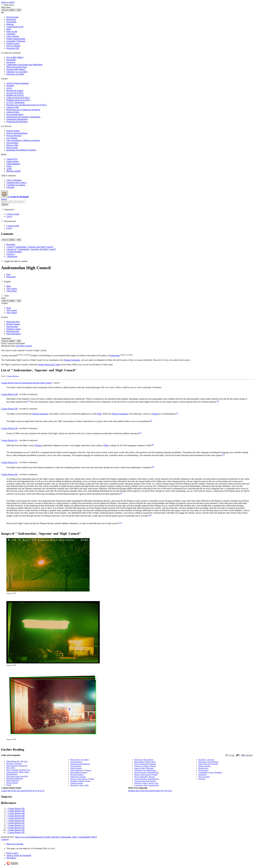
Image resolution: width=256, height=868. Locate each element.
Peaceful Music (75, 766)
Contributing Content (206, 772)
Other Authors (148, 760)
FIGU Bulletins (11, 774)
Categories (210, 760)
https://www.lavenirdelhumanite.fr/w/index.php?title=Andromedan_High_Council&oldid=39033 (56, 837)
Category (5, 839)
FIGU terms (138, 760)
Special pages (203, 770)
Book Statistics (153, 779)
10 (149, 515)
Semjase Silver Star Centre (49, 364)
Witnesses (18, 763)
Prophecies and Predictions (80, 764)
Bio (18, 761)
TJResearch (150, 768)
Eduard (155, 414)
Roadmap (218, 772)
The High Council (23, 346)
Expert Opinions (76, 770)
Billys (106, 445)
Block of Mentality (141, 777)
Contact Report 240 (9, 409)
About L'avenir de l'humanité (18, 855)
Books (8, 770)
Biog (28, 770)
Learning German (76, 783)
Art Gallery (85, 760)
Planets (88, 781)
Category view (153, 783)
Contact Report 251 (9, 462)
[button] (2, 5)
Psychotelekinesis (149, 770)
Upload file (202, 775)
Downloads (74, 785)
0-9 (129, 791)
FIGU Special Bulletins (14, 778)
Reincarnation (139, 762)
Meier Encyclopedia (210, 764)
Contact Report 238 (9, 394)
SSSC (13, 768)
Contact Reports (13, 376)
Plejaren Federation (72, 360)
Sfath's (21, 772)
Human (148, 762)
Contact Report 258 (9, 428)
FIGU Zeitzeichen (12, 781)
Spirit (136, 764)
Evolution (138, 766)
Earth (99, 414)
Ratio (92, 779)
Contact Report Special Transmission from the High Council (26, 383)
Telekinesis (138, 770)
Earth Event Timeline (78, 777)
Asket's (26, 772)
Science (88, 770)
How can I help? (204, 777)
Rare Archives (151, 781)
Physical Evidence (77, 775)
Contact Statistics (140, 779)
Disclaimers (11, 858)
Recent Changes (12, 783)
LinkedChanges (213, 762)
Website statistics (204, 766)
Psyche (72, 779)
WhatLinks (202, 762)
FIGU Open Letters (13, 776)
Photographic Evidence (78, 772)
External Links (139, 781)
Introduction (22, 766)
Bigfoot (137, 775)
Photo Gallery (75, 760)
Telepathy (152, 764)
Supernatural (143, 764)
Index (200, 764)
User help (201, 779)
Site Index (202, 760)
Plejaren (38, 445)
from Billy (24, 776)
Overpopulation (76, 762)
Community (138, 785)
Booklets (15, 770)
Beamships (74, 781)
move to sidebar (8, 10)
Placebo (152, 777)
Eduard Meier (11, 761)
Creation (146, 766)
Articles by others (140, 783)
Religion (153, 766)
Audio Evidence (76, 768)
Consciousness (81, 779)
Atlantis (82, 781)
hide (18, 10)
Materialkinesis (153, 772)
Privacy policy (12, 853)
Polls (145, 785)
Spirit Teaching (11, 766)
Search (5, 205)
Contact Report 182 (9, 474)
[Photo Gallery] (237, 755)
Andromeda (115, 355)
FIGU (8, 768)
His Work (22, 770)
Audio (86, 785)
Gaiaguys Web (139, 768)
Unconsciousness (140, 772)
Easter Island (145, 775)
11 (120, 523)
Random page (203, 768)
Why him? (24, 761)
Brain (153, 762)
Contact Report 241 (9, 440)
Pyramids (154, 775)
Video (81, 785)
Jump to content (7, 2)
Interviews (10, 763)
